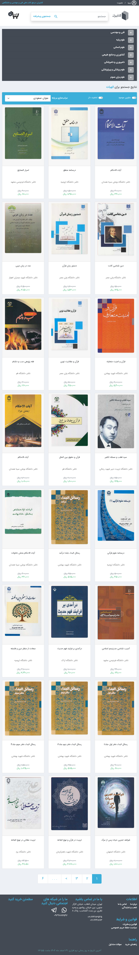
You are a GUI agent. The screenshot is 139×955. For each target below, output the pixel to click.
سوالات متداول (115, 944)
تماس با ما (122, 904)
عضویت (120, 3)
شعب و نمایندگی (129, 907)
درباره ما (133, 904)
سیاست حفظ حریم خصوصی (124, 928)
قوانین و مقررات (130, 924)
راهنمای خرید (131, 944)
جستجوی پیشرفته (42, 16)
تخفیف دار (92, 98)
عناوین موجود (124, 98)
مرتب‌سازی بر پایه (59, 98)
